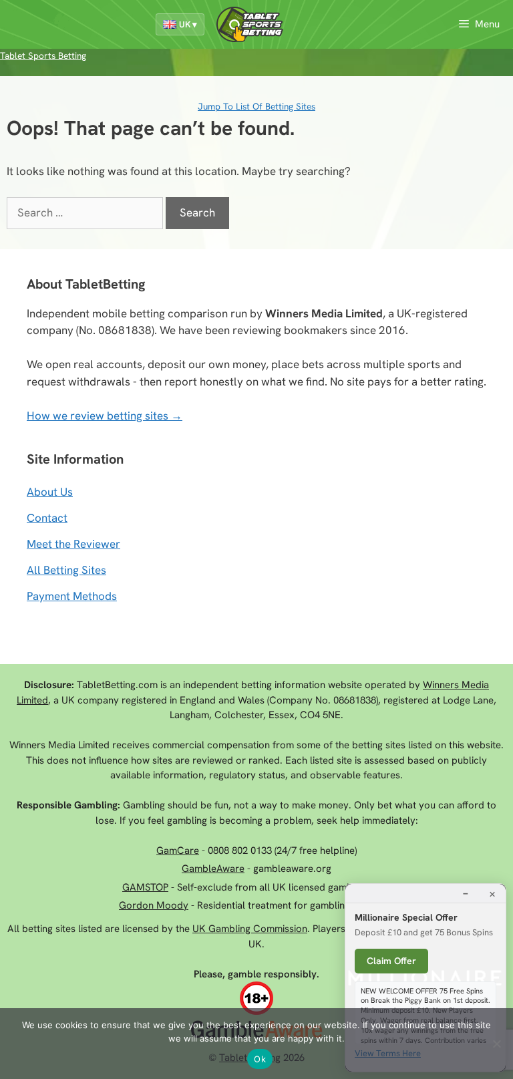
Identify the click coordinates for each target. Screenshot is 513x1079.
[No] (496, 1043)
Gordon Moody (153, 905)
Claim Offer (391, 961)
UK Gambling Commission (249, 928)
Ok (260, 1059)
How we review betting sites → (104, 415)
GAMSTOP (145, 887)
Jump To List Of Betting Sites (256, 106)
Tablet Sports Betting (43, 55)
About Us (50, 491)
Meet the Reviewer (73, 543)
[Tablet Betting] (253, 24)
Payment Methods (72, 596)
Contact (47, 517)
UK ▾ (188, 24)
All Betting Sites (66, 570)
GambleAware (213, 868)
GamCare (177, 850)
